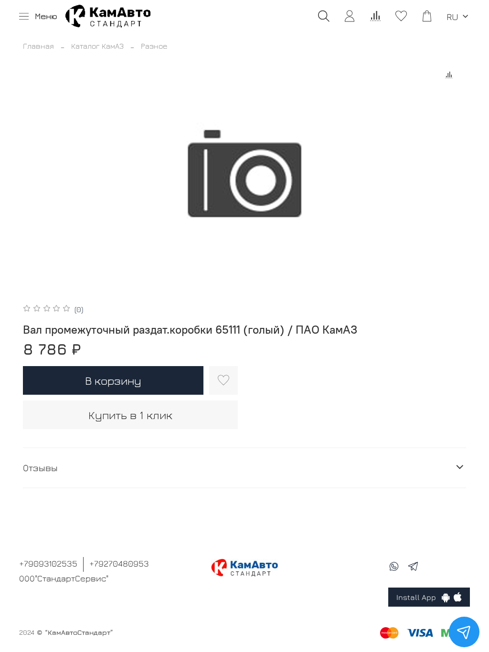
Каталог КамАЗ (97, 46)
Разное (154, 46)
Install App (419, 597)
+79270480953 (119, 563)
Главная (38, 46)
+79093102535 (48, 563)
